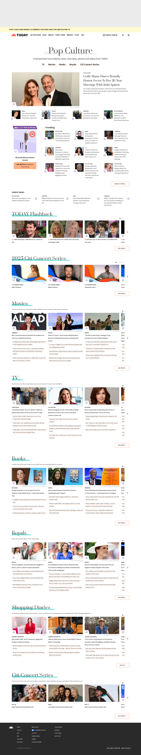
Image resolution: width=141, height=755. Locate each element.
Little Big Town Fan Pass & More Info (60, 707)
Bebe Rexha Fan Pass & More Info (23, 707)
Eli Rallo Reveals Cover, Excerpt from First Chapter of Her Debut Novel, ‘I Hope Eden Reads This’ (28, 493)
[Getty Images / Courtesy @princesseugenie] (29, 551)
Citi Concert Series (89, 64)
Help (18, 733)
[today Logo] (11, 727)
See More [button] (121, 249)
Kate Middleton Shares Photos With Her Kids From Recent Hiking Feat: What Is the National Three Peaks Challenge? (64, 567)
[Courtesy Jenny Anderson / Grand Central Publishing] (29, 476)
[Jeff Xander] (102, 396)
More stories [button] (120, 184)
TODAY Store (58, 733)
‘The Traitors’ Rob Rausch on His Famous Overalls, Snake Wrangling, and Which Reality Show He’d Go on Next (100, 642)
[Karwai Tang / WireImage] (65, 551)
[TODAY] (29, 273)
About (18, 727)
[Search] (123, 35)
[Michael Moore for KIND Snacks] (102, 625)
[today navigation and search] (129, 35)
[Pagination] (121, 218)
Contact (19, 730)
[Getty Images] (65, 396)
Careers (34, 739)
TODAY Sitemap (58, 727)
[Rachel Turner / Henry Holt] (65, 476)
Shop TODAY (58, 736)
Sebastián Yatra (90, 287)
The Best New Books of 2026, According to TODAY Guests (29, 513)
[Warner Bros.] (102, 321)
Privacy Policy (35, 727)
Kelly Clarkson (16, 287)
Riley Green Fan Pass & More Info (95, 707)
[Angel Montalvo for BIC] (65, 625)
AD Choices (19, 742)
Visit (18, 736)
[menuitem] (35, 35)
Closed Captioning (36, 742)
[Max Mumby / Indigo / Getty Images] (102, 551)
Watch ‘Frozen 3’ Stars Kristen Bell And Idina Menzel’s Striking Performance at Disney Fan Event (63, 338)
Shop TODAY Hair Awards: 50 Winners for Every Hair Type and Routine (38, 29)
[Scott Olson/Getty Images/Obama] (102, 476)
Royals (72, 64)
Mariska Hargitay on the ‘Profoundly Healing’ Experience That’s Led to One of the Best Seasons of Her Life (63, 412)
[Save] (14, 104)
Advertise (57, 730)
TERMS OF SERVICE (36, 736)
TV (43, 64)
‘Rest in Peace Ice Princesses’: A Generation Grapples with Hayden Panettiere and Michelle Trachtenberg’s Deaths (28, 351)
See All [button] (122, 665)
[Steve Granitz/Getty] (45, 89)
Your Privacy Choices (40, 730)
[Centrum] (29, 625)
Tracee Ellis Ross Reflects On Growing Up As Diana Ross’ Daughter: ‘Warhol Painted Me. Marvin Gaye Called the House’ (65, 428)
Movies (51, 64)
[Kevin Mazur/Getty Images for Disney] (65, 321)
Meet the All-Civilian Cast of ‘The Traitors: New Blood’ (101, 430)
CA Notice (34, 733)
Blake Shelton (53, 287)
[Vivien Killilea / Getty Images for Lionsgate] (29, 321)
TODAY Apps (19, 739)
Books (62, 64)
